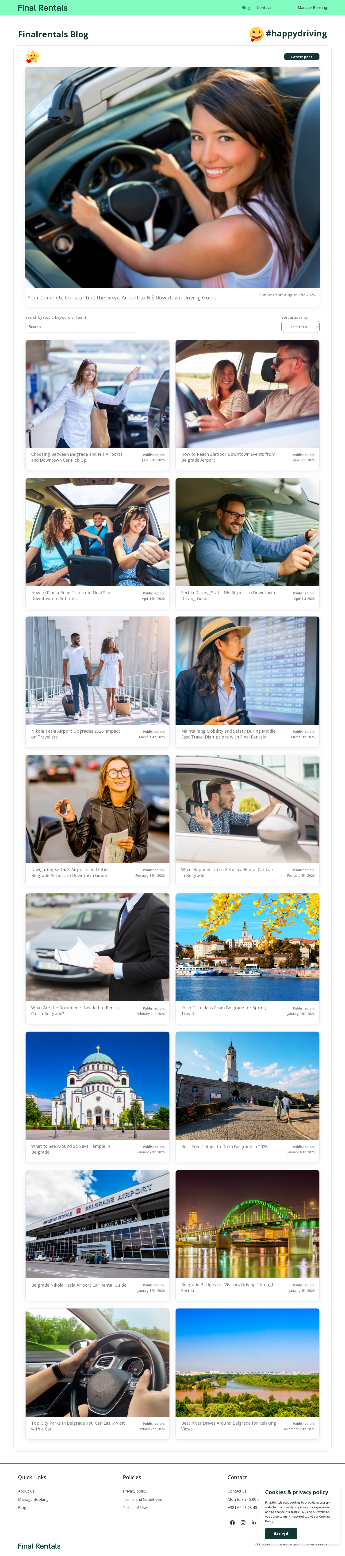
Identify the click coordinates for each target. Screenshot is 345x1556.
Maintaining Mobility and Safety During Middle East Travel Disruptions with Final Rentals (228, 734)
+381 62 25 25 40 (242, 1507)
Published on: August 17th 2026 (287, 295)
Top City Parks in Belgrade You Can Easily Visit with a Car (78, 1426)
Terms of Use (135, 1507)
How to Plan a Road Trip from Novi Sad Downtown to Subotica (70, 595)
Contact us (237, 1491)
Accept (281, 1533)
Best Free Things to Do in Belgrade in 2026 (224, 1146)
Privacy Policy (298, 1516)
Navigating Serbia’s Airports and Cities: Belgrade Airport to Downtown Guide (70, 872)
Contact (264, 7)
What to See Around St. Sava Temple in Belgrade (70, 1149)
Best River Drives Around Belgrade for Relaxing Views (228, 1426)
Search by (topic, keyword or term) (55, 317)
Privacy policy (134, 1491)
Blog (246, 7)
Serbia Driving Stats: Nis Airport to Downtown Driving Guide (228, 595)
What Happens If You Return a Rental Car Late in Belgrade (228, 872)
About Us (26, 1491)
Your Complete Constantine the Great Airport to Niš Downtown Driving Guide (122, 297)
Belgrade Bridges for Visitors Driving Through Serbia (227, 1287)
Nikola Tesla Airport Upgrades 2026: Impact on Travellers (75, 734)
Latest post (301, 56)
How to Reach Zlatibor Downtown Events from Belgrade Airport (228, 457)
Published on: (153, 457)
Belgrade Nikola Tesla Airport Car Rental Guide (78, 1285)
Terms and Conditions (142, 1499)
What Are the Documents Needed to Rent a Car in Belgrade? (75, 1010)
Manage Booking (312, 7)
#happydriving (296, 33)
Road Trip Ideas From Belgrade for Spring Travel (223, 1010)
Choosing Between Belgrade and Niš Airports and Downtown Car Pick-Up (77, 457)
